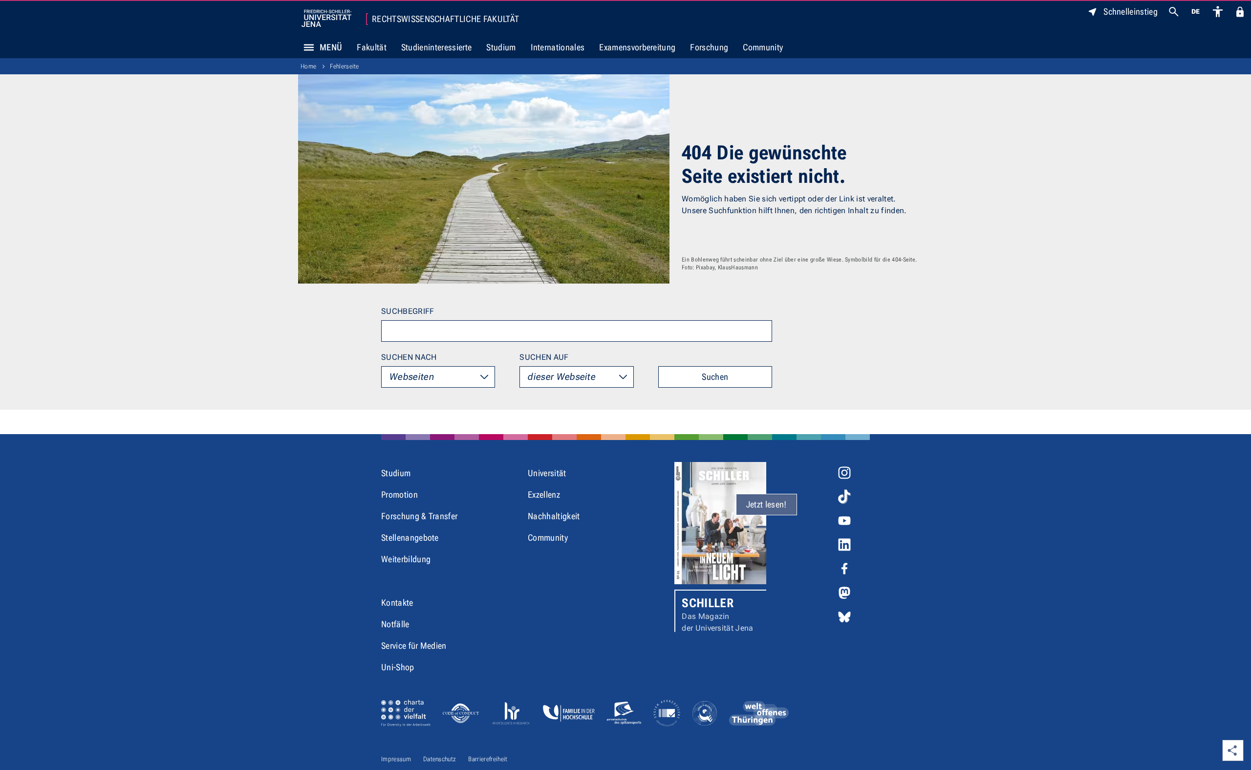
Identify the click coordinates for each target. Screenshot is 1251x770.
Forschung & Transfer (419, 516)
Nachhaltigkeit (554, 516)
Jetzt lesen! (766, 504)
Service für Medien (414, 645)
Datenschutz (439, 759)
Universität (547, 473)
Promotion (399, 494)
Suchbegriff (407, 311)
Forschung (709, 47)
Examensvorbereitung (637, 47)
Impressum (396, 759)
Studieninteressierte (436, 47)
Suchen (715, 377)
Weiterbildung (406, 559)
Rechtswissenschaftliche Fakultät (445, 19)
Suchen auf (543, 357)
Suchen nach (409, 357)
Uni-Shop (397, 667)
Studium (501, 47)
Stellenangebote (410, 537)
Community (763, 47)
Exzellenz (544, 494)
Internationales (558, 47)
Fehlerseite (344, 66)
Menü (331, 47)
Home (308, 66)
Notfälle (395, 624)
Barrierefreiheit (487, 759)
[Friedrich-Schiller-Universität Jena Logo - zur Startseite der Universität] (326, 18)
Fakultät (372, 47)
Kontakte (397, 602)
